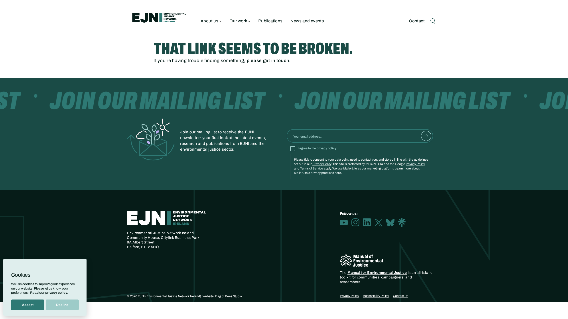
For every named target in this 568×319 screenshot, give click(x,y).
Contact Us (400, 296)
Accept (28, 305)
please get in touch (268, 60)
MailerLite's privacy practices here (317, 173)
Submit (426, 136)
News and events (307, 21)
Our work (238, 21)
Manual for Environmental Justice (377, 272)
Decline (62, 305)
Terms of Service (311, 168)
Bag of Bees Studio (228, 296)
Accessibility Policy (376, 296)
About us (210, 21)
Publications (270, 21)
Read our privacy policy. (49, 292)
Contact (417, 21)
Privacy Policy (321, 164)
